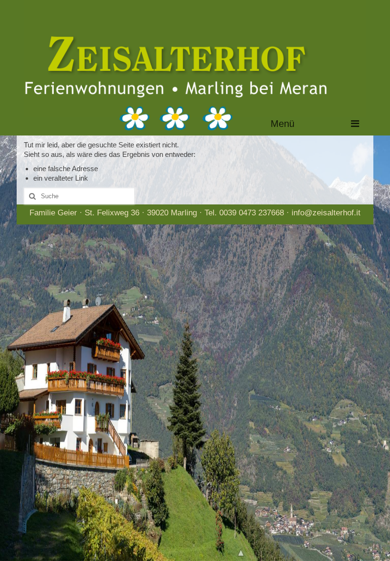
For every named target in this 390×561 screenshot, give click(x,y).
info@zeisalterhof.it (326, 212)
